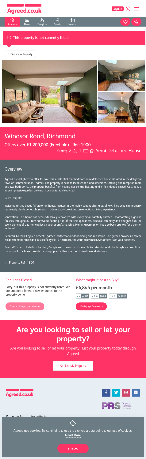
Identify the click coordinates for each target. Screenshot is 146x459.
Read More (73, 435)
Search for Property (21, 54)
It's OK (73, 448)
